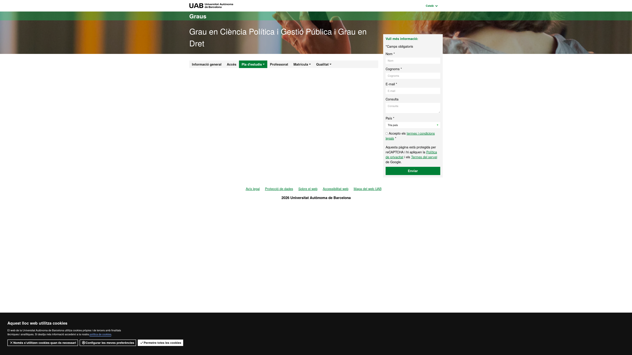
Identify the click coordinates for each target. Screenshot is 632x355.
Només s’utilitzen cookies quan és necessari (44, 343)
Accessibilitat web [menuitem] (335, 188)
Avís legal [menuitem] (253, 188)
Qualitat (322, 64)
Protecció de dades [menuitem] (279, 188)
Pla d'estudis (252, 64)
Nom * (390, 53)
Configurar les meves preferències (110, 343)
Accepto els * (410, 136)
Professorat (279, 64)
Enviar (413, 170)
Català (434, 6)
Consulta (392, 99)
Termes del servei (424, 156)
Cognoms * (394, 68)
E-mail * (391, 84)
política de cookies (100, 334)
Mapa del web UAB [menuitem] (368, 188)
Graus (197, 16)
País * (390, 118)
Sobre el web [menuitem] (307, 188)
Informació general (207, 64)
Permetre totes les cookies (162, 343)
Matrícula (300, 64)
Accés (231, 64)
